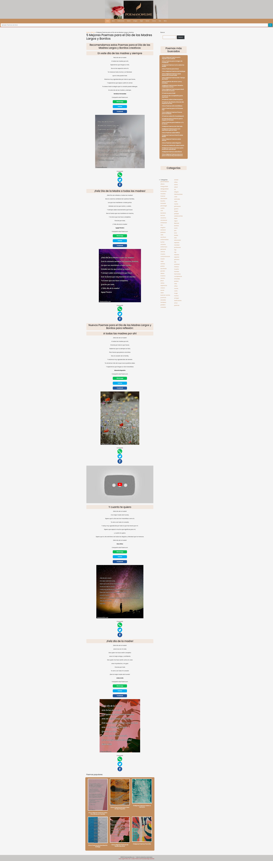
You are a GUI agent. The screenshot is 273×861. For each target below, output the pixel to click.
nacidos (163, 194)
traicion (163, 196)
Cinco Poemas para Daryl (170, 69)
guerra (176, 209)
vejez (162, 261)
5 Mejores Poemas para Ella (142, 844)
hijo (175, 252)
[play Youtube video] (119, 484)
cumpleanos (178, 276)
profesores (177, 247)
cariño (162, 208)
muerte (176, 269)
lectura (163, 215)
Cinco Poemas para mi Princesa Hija (172, 109)
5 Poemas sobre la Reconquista (172, 99)
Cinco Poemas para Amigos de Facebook (172, 61)
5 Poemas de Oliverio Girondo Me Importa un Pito (173, 102)
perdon (163, 271)
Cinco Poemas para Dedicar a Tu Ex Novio (173, 123)
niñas (176, 182)
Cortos (154, 21)
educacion (177, 240)
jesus (162, 281)
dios (175, 238)
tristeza (176, 267)
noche (176, 204)
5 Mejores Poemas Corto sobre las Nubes (173, 65)
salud (176, 187)
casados (163, 307)
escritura (163, 237)
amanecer (164, 220)
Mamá (128, 21)
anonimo (163, 218)
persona (176, 259)
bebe (175, 218)
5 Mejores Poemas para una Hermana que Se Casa (171, 129)
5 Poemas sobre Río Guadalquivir (173, 116)
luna (175, 233)
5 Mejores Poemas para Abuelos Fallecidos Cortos (172, 86)
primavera (177, 206)
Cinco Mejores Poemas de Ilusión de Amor (119, 845)
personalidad (165, 181)
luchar (162, 242)
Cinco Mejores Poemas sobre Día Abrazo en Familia (97, 813)
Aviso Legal (121, 858)
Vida (160, 21)
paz (175, 230)
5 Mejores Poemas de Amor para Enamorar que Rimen (172, 148)
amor (176, 303)
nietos (162, 283)
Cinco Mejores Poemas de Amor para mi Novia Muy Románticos (172, 154)
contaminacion (165, 256)
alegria (176, 192)
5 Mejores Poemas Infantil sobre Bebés (172, 135)
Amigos (135, 21)
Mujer (141, 21)
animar (163, 252)
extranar (163, 230)
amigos (176, 298)
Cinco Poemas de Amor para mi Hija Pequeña (119, 808)
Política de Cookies (130, 858)
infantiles (177, 279)
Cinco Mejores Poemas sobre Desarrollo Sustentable (171, 74)
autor (176, 228)
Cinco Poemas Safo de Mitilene (172, 106)
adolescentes (178, 216)
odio (162, 235)
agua (176, 221)
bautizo (163, 201)
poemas (176, 305)
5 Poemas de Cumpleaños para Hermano (172, 96)
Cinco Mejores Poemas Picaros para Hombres (172, 113)
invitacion (164, 191)
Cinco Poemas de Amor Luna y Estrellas (172, 82)
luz (175, 189)
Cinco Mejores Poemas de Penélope (173, 71)
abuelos (176, 255)
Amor (113, 21)
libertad (176, 223)
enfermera (164, 247)
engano (163, 227)
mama (93, 32)
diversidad (164, 198)
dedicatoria (177, 300)
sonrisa (163, 264)
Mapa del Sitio (150, 858)
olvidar (176, 180)
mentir (163, 259)
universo (163, 244)
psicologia (164, 206)
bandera (163, 213)
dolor (162, 293)
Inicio (107, 21)
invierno (163, 276)
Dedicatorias (121, 21)
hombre (176, 271)
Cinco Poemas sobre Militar (171, 133)
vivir (162, 210)
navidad (176, 245)
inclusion (163, 203)
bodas (176, 235)
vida (175, 283)
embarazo (164, 223)
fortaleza (163, 302)
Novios (147, 21)
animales (177, 199)
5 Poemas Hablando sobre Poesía (173, 145)
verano (163, 278)
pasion (163, 266)
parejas (176, 213)
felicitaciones (178, 194)
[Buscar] (270, 25)
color (175, 197)
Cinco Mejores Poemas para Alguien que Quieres (171, 58)
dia (175, 262)
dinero (162, 184)
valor (175, 201)
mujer (176, 293)
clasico (163, 288)
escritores (164, 268)
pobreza (163, 232)
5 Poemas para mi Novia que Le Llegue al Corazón (172, 119)
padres (176, 281)
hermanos (177, 274)
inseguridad (164, 186)
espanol (176, 257)
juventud (163, 297)
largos (176, 211)
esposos (176, 242)
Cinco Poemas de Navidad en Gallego (97, 846)
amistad (176, 264)
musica (163, 254)
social (162, 290)
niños (175, 286)
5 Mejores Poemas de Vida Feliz (172, 126)
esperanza (164, 285)
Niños (165, 21)
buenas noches (165, 295)
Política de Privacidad (141, 858)
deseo (162, 273)
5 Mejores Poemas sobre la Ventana (142, 806)
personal (163, 249)
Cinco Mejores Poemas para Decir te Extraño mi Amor (173, 90)
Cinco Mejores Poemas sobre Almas (171, 139)
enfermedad (164, 239)
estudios (163, 300)
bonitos (176, 226)
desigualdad (164, 189)
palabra (163, 305)
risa (162, 225)
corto (175, 291)
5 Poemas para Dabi (168, 93)
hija (175, 250)
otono (176, 184)
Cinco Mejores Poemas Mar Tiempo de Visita (173, 78)
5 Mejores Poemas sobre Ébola (172, 152)
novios (176, 288)
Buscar (163, 32)
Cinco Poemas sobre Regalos (171, 143)
